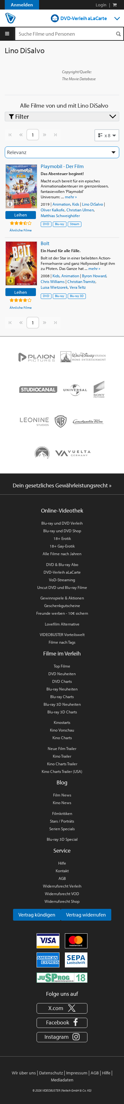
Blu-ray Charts (62, 696)
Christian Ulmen (80, 209)
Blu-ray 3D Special (62, 839)
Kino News (62, 802)
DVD (46, 224)
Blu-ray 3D (77, 296)
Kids (75, 204)
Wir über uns (24, 1073)
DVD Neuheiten (62, 673)
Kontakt (62, 870)
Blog (62, 782)
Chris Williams (53, 281)
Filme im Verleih (62, 653)
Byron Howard (94, 275)
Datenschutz (51, 1073)
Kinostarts (62, 722)
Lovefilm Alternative (62, 623)
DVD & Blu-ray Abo (62, 564)
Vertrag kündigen (36, 914)
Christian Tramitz (81, 281)
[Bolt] (21, 263)
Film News (62, 794)
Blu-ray (59, 224)
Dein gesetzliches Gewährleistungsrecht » (62, 485)
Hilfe (62, 863)
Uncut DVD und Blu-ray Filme (62, 587)
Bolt (45, 243)
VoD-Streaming (62, 579)
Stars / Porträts (62, 821)
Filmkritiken (62, 813)
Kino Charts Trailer (62, 763)
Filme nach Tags (62, 642)
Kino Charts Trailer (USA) (62, 771)
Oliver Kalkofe (53, 209)
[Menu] (7, 34)
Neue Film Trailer (62, 748)
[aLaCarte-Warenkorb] (114, 5)
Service (62, 850)
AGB (62, 878)
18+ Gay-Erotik (62, 545)
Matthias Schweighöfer (60, 215)
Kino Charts (62, 737)
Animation (61, 204)
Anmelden (22, 5)
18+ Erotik (62, 538)
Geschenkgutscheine (62, 605)
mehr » (71, 196)
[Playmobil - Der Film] (21, 186)
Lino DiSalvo (92, 204)
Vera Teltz (78, 287)
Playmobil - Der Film (62, 166)
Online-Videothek (62, 510)
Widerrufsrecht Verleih (62, 885)
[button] (106, 135)
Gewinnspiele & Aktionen (62, 597)
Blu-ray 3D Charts (62, 711)
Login (101, 5)
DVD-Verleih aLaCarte (83, 18)
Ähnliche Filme (21, 230)
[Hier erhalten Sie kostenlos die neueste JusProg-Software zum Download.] (62, 977)
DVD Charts (62, 681)
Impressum (76, 1073)
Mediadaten (62, 1080)
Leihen (20, 215)
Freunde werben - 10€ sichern (62, 613)
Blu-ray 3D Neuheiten (62, 704)
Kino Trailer (62, 756)
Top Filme (62, 666)
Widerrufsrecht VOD (62, 893)
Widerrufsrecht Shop (62, 901)
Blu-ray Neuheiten (62, 688)
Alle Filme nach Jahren (62, 553)
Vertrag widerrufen (86, 914)
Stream (74, 224)
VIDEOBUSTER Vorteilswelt (62, 634)
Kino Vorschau (62, 729)
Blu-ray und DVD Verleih (62, 523)
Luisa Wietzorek (54, 287)
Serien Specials (62, 828)
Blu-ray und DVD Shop (62, 530)
